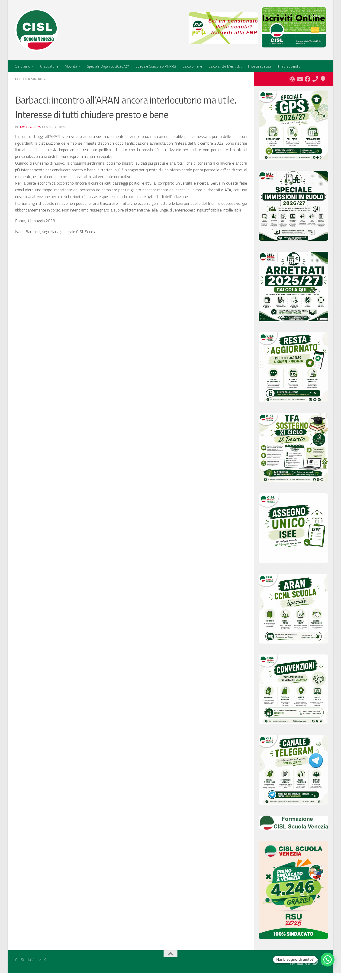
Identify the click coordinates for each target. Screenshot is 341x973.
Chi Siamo (22, 66)
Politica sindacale (32, 79)
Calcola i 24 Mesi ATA (225, 66)
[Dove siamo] (323, 79)
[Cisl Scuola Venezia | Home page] (36, 30)
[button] (328, 959)
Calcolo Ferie (192, 66)
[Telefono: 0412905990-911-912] (315, 79)
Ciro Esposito (29, 127)
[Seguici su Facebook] (308, 79)
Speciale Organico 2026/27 (108, 66)
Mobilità (71, 66)
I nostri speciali (259, 66)
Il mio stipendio (289, 66)
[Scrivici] (300, 79)
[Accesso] (292, 79)
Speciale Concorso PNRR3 (155, 66)
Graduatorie (49, 66)
